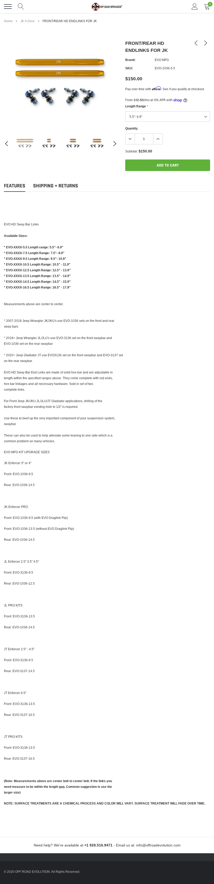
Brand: (130, 60)
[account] (195, 6)
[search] (21, 6)
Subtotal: (131, 151)
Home (8, 21)
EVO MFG (162, 60)
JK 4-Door (27, 21)
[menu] (8, 6)
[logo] (107, 6)
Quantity (131, 128)
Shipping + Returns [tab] (55, 186)
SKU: (129, 68)
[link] (25, 144)
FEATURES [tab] (14, 186)
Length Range (136, 106)
